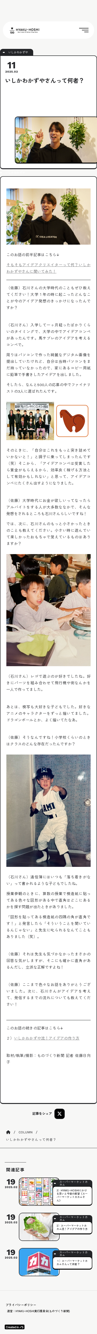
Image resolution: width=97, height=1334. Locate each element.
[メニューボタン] (84, 30)
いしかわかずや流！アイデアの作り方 (47, 1038)
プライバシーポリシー (21, 1305)
